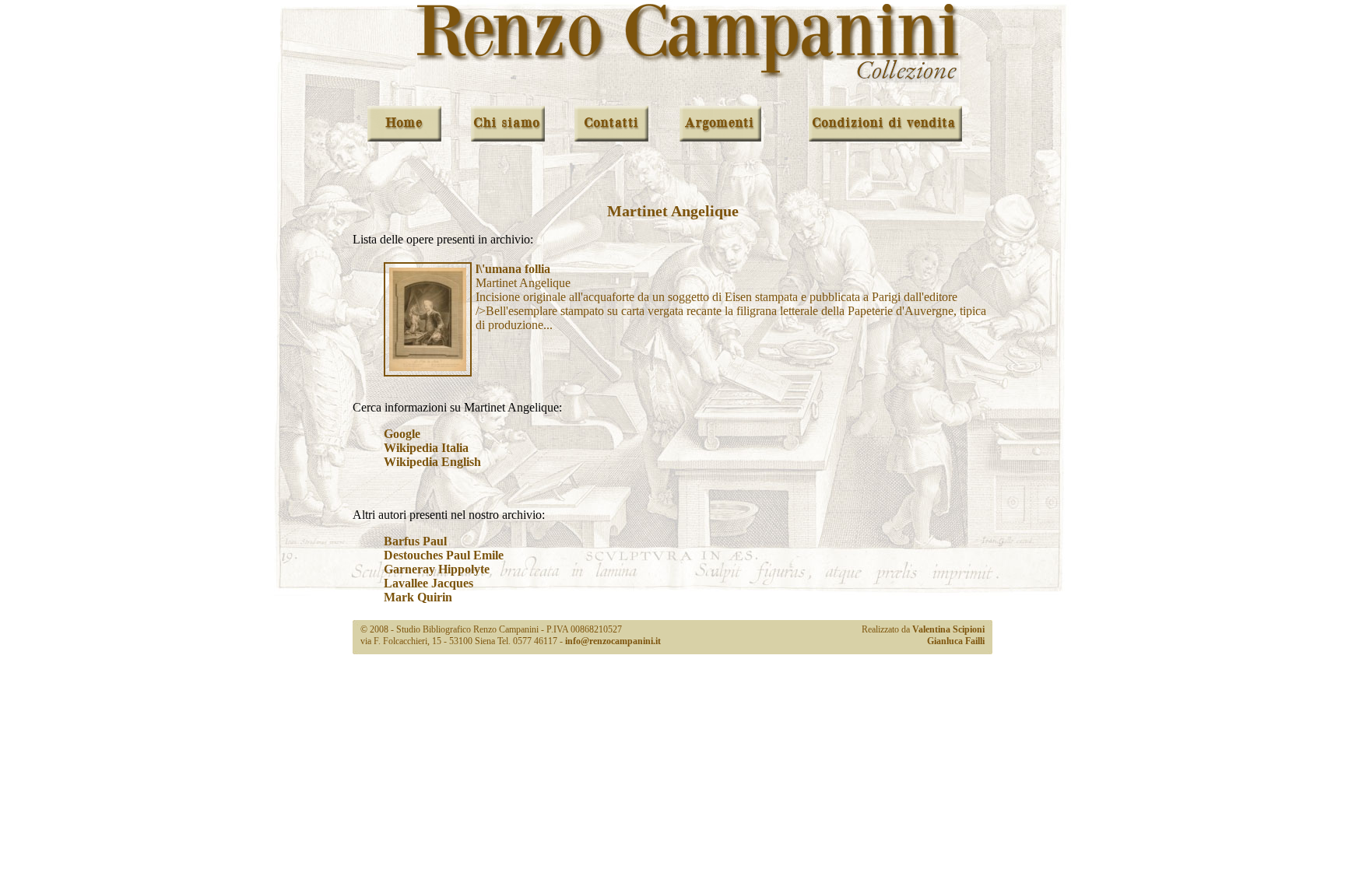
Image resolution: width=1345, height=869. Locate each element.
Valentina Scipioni (948, 629)
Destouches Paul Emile (444, 555)
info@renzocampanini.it (613, 641)
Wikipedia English (432, 461)
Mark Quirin (418, 597)
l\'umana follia (513, 268)
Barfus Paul (415, 541)
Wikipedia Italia (426, 447)
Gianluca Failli (956, 641)
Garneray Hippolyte (437, 569)
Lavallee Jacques (428, 583)
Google (402, 433)
